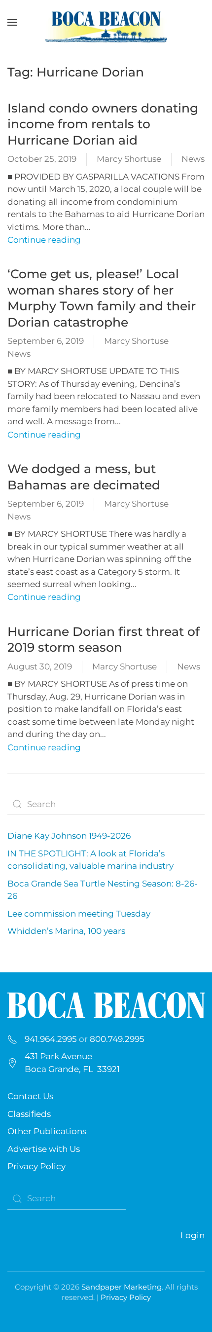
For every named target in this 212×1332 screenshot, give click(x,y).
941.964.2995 (51, 1039)
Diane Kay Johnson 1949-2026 (69, 836)
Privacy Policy (36, 1166)
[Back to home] (106, 22)
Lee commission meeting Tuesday (78, 914)
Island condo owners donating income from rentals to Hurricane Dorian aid (102, 124)
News (193, 159)
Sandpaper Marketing (121, 1287)
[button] (12, 22)
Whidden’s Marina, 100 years (66, 931)
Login (192, 1235)
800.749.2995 (117, 1039)
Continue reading (44, 240)
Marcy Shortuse (129, 159)
